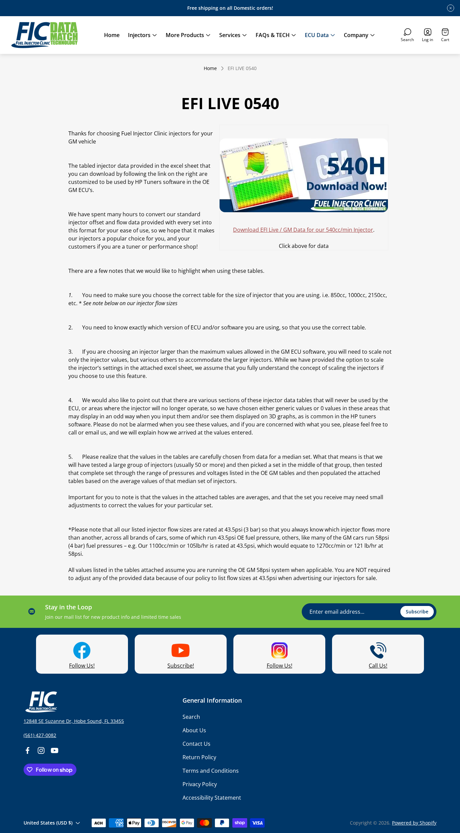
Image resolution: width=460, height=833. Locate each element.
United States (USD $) (48, 823)
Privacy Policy (200, 784)
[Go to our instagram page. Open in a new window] (41, 750)
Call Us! (378, 665)
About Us (194, 730)
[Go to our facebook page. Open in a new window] (28, 750)
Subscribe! (180, 665)
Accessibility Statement (212, 797)
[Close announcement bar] (451, 8)
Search (191, 716)
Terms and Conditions (211, 770)
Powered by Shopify (414, 823)
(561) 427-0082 (40, 735)
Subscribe (417, 611)
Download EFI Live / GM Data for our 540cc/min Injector (303, 229)
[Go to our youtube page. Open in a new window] (55, 750)
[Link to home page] (40, 702)
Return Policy (199, 757)
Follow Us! (82, 665)
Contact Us (196, 743)
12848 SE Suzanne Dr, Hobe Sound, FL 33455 (74, 721)
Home (210, 68)
